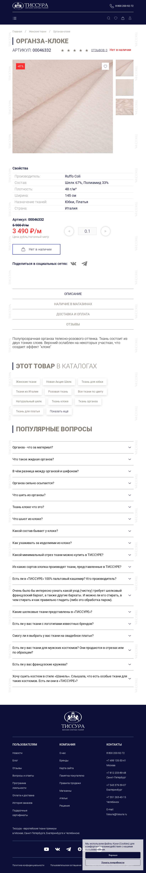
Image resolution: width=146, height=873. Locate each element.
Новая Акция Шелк (59, 381)
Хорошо (113, 855)
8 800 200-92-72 (115, 753)
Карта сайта (66, 768)
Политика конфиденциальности (28, 865)
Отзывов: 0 (99, 50)
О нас (62, 753)
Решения (64, 805)
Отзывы (17, 768)
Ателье (63, 798)
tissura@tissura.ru (116, 814)
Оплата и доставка (23, 795)
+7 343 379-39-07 (116, 785)
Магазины (65, 790)
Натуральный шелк (29, 401)
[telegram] (68, 849)
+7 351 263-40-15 (116, 797)
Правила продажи (70, 783)
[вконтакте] (57, 849)
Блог (15, 760)
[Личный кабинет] (130, 18)
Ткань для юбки (92, 381)
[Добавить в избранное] (105, 66)
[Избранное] (115, 18)
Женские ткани (26, 381)
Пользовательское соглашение (65, 865)
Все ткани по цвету (90, 391)
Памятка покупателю (71, 775)
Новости (17, 753)
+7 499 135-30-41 (116, 760)
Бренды (64, 760)
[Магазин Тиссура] (73, 721)
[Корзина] (122, 18)
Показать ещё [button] (59, 411)
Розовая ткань (58, 391)
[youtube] (46, 849)
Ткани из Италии (27, 391)
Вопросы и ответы (23, 775)
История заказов (22, 802)
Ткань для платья (28, 411)
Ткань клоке (60, 401)
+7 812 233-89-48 (116, 772)
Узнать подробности (112, 862)
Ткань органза (88, 401)
